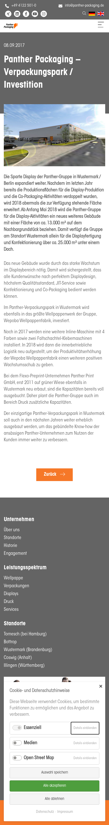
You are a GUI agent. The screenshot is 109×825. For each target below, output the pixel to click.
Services (11, 610)
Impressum (65, 812)
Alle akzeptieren (54, 786)
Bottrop (10, 642)
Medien (30, 743)
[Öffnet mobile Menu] (101, 26)
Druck (9, 602)
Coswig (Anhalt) (18, 658)
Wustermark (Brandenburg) (28, 650)
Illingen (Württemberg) (24, 666)
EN (100, 14)
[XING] (8, 14)
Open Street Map (39, 758)
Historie (10, 546)
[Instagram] (44, 14)
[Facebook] (26, 14)
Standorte (12, 538)
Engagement (15, 554)
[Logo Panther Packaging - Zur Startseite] (11, 27)
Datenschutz (45, 812)
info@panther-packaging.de (84, 6)
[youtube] (35, 14)
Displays (11, 594)
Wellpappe (13, 578)
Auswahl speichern (54, 773)
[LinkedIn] (17, 14)
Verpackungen (16, 586)
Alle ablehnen (54, 799)
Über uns (12, 530)
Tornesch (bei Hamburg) (25, 634)
